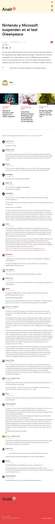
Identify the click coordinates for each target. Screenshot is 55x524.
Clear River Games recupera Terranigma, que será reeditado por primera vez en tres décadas (27, 116)
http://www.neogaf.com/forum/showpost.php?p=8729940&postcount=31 (25, 250)
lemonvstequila (11, 404)
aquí (32, 55)
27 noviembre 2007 (10, 143)
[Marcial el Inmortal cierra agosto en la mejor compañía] (9, 98)
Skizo (7, 393)
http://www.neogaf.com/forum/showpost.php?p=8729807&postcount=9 (25, 248)
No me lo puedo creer (13, 378)
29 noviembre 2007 (10, 477)
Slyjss (8, 164)
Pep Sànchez (10, 270)
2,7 (29, 57)
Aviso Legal (6, 516)
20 (51, 42)
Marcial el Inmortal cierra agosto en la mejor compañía (9, 113)
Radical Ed (9, 278)
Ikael (7, 224)
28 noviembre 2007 (10, 395)
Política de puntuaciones (10, 518)
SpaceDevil (9, 254)
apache (8, 288)
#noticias (5, 45)
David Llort (9, 141)
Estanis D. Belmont (12, 307)
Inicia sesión (31, 135)
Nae (6, 42)
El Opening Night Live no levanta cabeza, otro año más (46, 113)
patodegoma (9, 174)
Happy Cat (9, 183)
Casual (8, 461)
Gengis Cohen (10, 150)
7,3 (11, 62)
